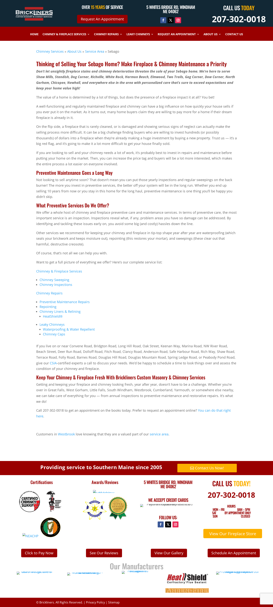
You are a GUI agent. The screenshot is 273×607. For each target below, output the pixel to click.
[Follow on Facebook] (163, 20)
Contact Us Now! (209, 467)
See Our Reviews (104, 552)
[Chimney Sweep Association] (50, 536)
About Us (210, 34)
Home (34, 34)
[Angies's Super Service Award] (118, 518)
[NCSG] (53, 511)
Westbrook (66, 434)
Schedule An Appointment (233, 552)
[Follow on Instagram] (178, 20)
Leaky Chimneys (138, 34)
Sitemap (114, 602)
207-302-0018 (239, 19)
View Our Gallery (169, 552)
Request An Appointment (102, 19)
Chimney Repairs (106, 34)
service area (159, 434)
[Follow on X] (171, 20)
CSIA (53, 363)
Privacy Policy (95, 602)
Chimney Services (50, 51)
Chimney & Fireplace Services (64, 34)
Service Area (94, 51)
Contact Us (234, 34)
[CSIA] (29, 511)
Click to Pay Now (39, 552)
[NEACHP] (30, 536)
